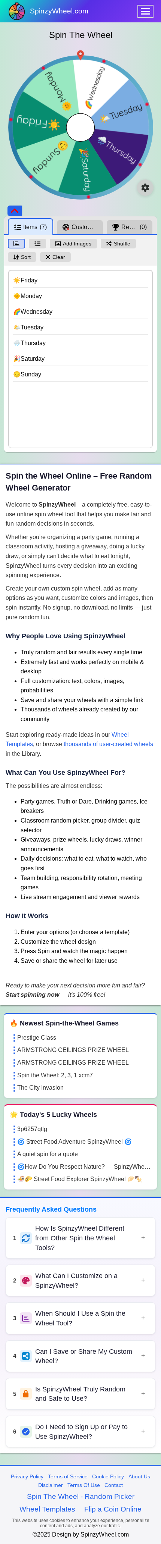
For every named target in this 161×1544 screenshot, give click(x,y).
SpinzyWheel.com (59, 11)
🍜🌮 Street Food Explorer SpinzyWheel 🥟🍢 (79, 1179)
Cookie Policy (108, 1476)
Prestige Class (36, 1037)
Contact (113, 1485)
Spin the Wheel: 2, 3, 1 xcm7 (55, 1075)
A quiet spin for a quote (47, 1154)
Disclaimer (50, 1485)
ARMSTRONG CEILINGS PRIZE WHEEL (73, 1050)
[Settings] (145, 187)
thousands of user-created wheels (108, 744)
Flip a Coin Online (113, 1509)
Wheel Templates (47, 1509)
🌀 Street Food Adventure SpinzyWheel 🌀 (74, 1142)
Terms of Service (68, 1476)
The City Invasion (40, 1087)
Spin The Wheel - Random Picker (80, 1496)
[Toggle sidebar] (14, 211)
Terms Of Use (83, 1485)
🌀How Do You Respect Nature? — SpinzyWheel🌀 (84, 1167)
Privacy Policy (27, 1476)
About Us (139, 1476)
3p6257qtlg (32, 1129)
